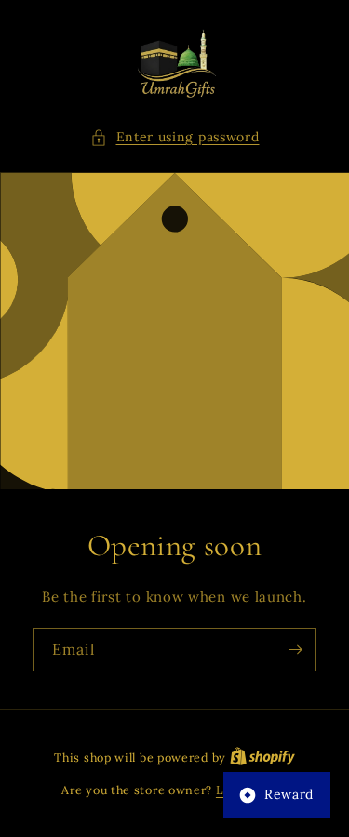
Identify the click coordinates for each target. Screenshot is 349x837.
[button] (175, 137)
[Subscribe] (295, 649)
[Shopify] (262, 757)
